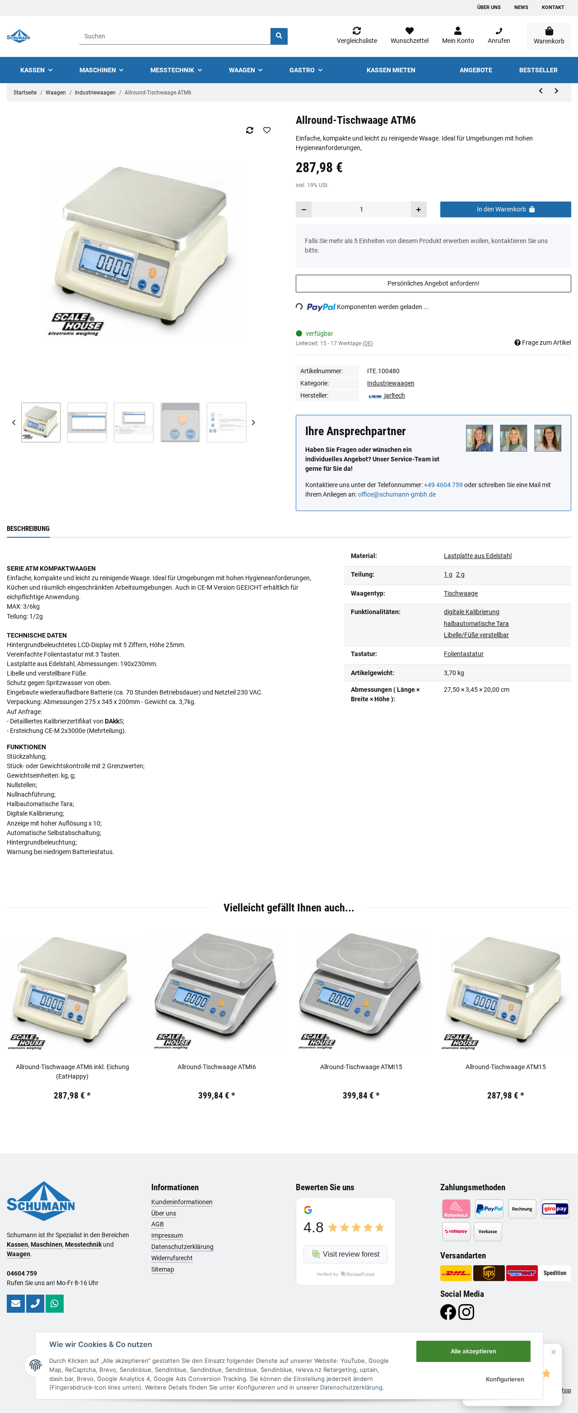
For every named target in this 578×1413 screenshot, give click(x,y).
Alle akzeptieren (473, 1351)
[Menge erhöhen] (418, 209)
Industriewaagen (391, 383)
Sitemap (162, 1269)
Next (254, 422)
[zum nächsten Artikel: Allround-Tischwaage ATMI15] (556, 91)
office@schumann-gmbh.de (397, 494)
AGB (157, 1224)
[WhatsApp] (55, 1304)
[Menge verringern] (304, 209)
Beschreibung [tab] (28, 529)
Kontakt (553, 7)
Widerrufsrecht (172, 1258)
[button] (458, 36)
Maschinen (46, 1244)
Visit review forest (351, 1254)
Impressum (167, 1235)
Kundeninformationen (182, 1202)
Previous (14, 422)
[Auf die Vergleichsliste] (249, 130)
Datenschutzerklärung (182, 1246)
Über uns (489, 7)
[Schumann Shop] (18, 36)
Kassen (17, 1244)
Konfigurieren (505, 1379)
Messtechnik (83, 1244)
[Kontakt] (16, 1304)
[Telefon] (35, 1304)
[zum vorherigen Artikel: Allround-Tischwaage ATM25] (541, 91)
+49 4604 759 (443, 484)
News (521, 7)
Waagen (18, 1254)
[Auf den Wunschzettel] (267, 130)
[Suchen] (279, 36)
